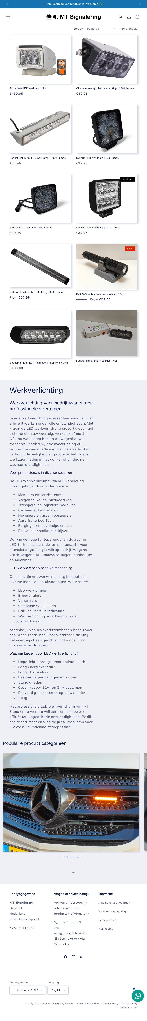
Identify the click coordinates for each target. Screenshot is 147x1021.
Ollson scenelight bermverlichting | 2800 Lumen (105, 88)
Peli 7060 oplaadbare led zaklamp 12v (99, 294)
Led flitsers (69, 857)
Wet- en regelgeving (112, 911)
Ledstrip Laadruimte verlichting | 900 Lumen (36, 292)
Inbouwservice (108, 920)
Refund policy (110, 1003)
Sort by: (78, 28)
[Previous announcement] (7, 4)
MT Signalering (42, 1003)
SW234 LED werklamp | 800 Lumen (31, 227)
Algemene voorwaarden (114, 902)
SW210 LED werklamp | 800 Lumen (97, 158)
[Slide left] (65, 872)
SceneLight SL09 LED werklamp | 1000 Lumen (38, 158)
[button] (8, 16)
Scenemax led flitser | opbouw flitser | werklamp (39, 362)
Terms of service (128, 1007)
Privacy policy (129, 1003)
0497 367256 (70, 922)
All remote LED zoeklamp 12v (28, 88)
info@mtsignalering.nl (71, 933)
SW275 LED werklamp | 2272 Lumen (98, 227)
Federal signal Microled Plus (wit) (96, 360)
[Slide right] (82, 872)
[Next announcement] (139, 4)
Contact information (88, 1003)
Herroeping (105, 928)
